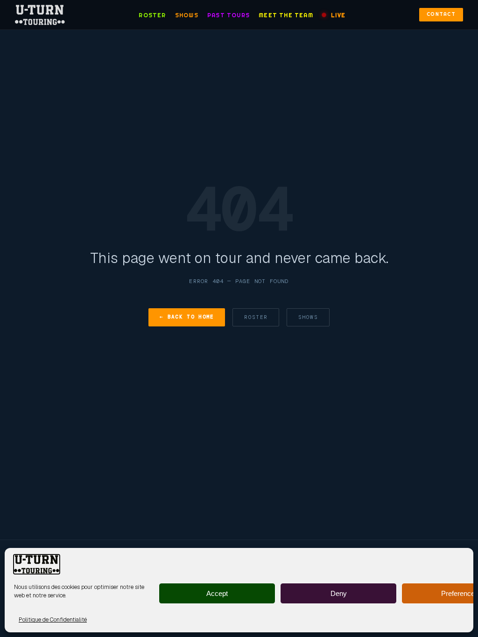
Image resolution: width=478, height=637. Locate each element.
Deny (338, 593)
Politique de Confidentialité (53, 619)
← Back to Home (187, 316)
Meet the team (286, 15)
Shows (186, 15)
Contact (441, 14)
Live (338, 15)
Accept (217, 593)
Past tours (228, 15)
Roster (152, 15)
